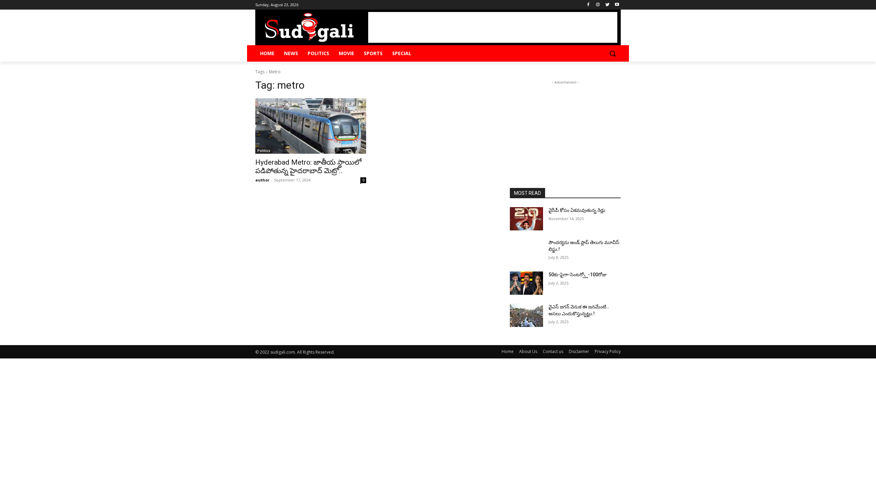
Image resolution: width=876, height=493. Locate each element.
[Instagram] (598, 5)
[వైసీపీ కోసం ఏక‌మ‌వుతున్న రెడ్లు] (526, 218)
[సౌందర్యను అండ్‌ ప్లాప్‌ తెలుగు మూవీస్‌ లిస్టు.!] (526, 251)
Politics (263, 150)
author (262, 179)
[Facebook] (588, 5)
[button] (612, 53)
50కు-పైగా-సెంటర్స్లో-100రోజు (578, 274)
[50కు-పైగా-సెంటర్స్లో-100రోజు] (526, 283)
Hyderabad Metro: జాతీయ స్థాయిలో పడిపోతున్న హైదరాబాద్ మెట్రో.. (308, 166)
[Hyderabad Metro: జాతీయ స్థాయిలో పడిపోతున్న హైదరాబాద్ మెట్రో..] (310, 126)
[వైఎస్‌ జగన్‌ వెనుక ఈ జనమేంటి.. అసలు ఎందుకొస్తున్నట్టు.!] (526, 315)
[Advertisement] (492, 27)
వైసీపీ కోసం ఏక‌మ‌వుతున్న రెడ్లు (577, 210)
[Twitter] (607, 5)
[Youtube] (617, 5)
